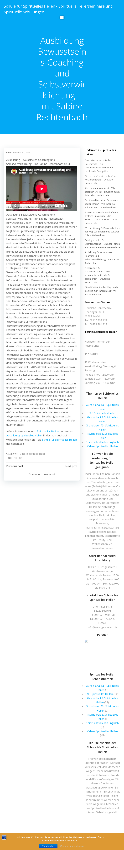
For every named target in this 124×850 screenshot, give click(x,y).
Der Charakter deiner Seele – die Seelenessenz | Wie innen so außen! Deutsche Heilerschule (101, 204)
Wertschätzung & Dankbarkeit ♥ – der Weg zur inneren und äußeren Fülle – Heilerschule (102, 232)
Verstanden (48, 846)
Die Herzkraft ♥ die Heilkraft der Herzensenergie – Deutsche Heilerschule (101, 180)
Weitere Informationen (72, 846)
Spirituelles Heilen (48, 431)
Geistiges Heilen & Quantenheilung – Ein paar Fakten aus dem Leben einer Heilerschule (102, 244)
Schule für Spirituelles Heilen (59, 439)
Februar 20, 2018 (22, 152)
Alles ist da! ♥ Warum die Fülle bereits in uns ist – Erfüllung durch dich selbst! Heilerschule (102, 192)
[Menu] (62, 17)
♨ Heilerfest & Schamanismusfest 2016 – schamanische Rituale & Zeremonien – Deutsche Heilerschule (98, 275)
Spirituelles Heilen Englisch (102, 442)
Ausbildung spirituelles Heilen (24, 435)
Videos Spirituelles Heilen (33, 453)
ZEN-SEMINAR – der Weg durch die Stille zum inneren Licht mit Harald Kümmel (101, 291)
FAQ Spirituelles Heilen (102, 413)
